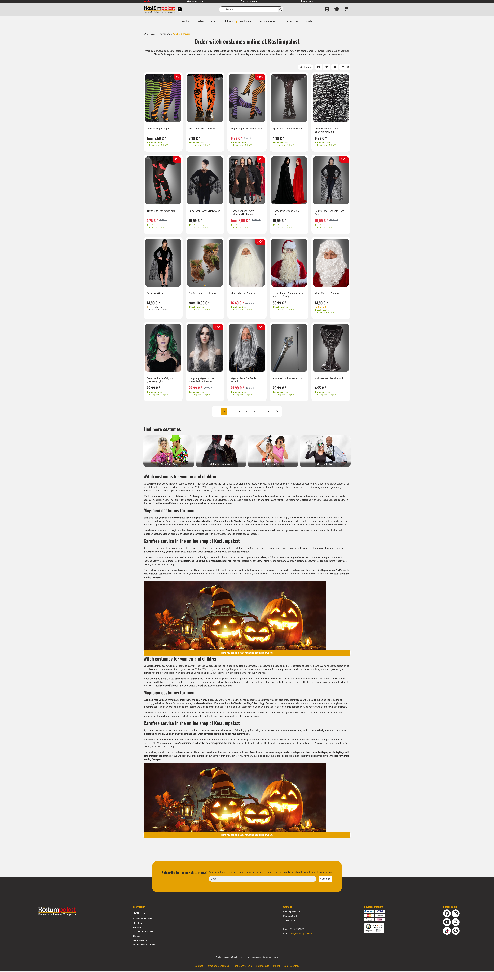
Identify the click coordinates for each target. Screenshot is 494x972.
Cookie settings (291, 966)
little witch (179, 500)
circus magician (284, 530)
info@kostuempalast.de (301, 933)
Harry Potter (205, 530)
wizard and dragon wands (210, 524)
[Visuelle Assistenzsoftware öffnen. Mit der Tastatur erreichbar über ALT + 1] (178, 9)
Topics (152, 34)
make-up (191, 490)
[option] (163, 98)
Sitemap (136, 936)
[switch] (378, 930)
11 (269, 411)
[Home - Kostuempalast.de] (57, 911)
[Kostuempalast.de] (160, 9)
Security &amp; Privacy (143, 931)
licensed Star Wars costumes (158, 561)
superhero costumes (309, 557)
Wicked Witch (201, 487)
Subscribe (325, 878)
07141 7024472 (297, 929)
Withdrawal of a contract (144, 945)
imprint (276, 966)
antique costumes (331, 557)
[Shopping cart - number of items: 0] (346, 9)
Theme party (164, 34)
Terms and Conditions (217, 966)
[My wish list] (337, 9)
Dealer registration (141, 940)
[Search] (280, 9)
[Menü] (382, 924)
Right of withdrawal (242, 966)
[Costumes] (305, 67)
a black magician (188, 521)
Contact (199, 966)
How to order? (139, 913)
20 (347, 67)
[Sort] (334, 67)
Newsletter (137, 927)
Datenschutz (262, 966)
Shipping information (142, 918)
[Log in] (327, 9)
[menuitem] (145, 1)
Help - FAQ (137, 923)
